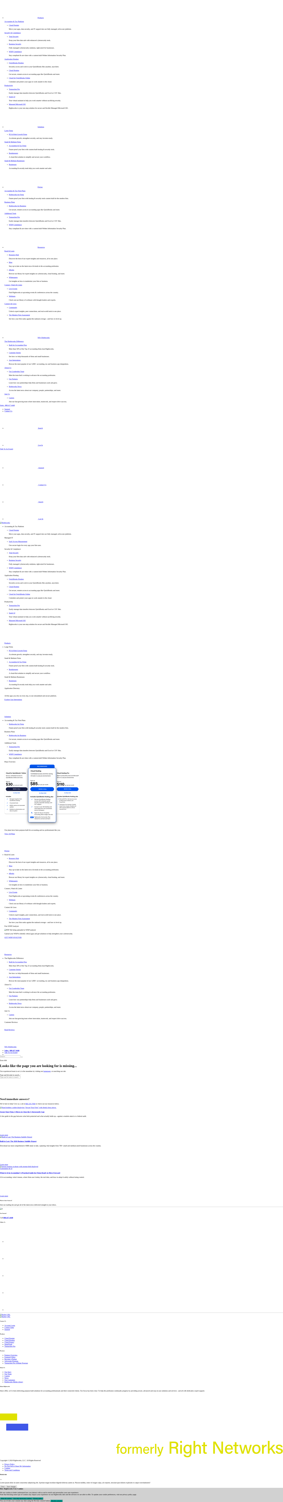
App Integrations (15, 360)
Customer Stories (15, 353)
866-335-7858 (30, 1104)
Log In (40, 445)
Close (3, 1487)
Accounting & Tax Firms (17, 146)
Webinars (12, 296)
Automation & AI (6, 1169)
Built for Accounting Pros (18, 345)
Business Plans (9, 202)
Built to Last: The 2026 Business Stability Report (18, 1141)
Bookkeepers (13, 153)
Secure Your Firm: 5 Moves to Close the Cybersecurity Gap (22, 1112)
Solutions (41, 127)
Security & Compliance (12, 33)
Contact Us (8, 411)
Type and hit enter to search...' (10, 1075)
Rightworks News (15, 387)
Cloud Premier (14, 25)
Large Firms (8, 131)
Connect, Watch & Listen (13, 285)
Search (40, 428)
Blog (10, 262)
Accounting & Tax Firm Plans (14, 191)
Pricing (40, 187)
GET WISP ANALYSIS (13, 937)
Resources (41, 247)
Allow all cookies (6, 1498)
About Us (7, 368)
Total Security (14, 37)
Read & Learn (9, 251)
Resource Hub (14, 255)
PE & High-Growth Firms (18, 134)
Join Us (7, 394)
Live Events (13, 289)
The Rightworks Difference (14, 341)
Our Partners (13, 379)
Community (13, 307)
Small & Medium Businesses (14, 161)
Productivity (8, 85)
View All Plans (9, 834)
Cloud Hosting (14, 70)
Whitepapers (13, 277)
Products (41, 18)
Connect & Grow (10, 304)
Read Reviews (9, 1030)
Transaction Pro (14, 89)
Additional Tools (10, 213)
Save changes (11, 1487)
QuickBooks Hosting (16, 63)
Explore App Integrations (13, 700)
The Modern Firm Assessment (19, 315)
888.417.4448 (7, 405)
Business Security (15, 44)
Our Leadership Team (16, 371)
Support (7, 409)
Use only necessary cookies (22, 1498)
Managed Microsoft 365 (17, 104)
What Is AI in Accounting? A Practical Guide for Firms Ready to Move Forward (30, 1173)
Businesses (12, 164)
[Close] (1, 1479)
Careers (11, 398)
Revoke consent (56, 1501)
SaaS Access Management (18, 541)
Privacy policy (37, 1498)
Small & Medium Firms (12, 142)
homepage (47, 1071)
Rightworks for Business (17, 206)
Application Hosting (11, 59)
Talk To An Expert (6, 449)
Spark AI (12, 97)
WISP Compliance (15, 52)
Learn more (4, 1135)
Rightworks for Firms (16, 195)
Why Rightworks (44, 338)
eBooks (11, 270)
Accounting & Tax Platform (14, 21)
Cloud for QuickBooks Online (19, 78)
